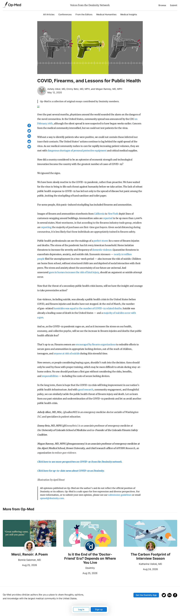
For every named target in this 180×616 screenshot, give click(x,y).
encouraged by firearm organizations (95, 344)
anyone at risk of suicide (67, 353)
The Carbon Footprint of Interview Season (150, 556)
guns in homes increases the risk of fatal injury (73, 272)
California (99, 213)
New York (113, 213)
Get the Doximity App (146, 595)
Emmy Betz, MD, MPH (78, 89)
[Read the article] (29, 533)
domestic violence (102, 249)
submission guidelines (119, 495)
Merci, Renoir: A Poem (29, 554)
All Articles (48, 14)
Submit (173, 5)
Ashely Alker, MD (56, 89)
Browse (162, 5)
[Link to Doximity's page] (90, 546)
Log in (81, 609)
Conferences (65, 14)
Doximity (90, 568)
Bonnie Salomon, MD (29, 560)
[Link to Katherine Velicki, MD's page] (150, 546)
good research (85, 389)
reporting (46, 227)
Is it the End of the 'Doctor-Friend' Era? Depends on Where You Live (90, 558)
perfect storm (101, 240)
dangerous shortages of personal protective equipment (77, 150)
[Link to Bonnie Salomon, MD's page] (29, 546)
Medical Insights (128, 14)
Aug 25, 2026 (20, 565)
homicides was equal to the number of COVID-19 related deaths (87, 308)
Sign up (99, 609)
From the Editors (84, 14)
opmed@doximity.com (52, 498)
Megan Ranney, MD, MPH (109, 89)
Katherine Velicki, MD (150, 564)
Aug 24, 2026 (141, 569)
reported (107, 218)
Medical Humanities (106, 14)
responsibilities (49, 376)
